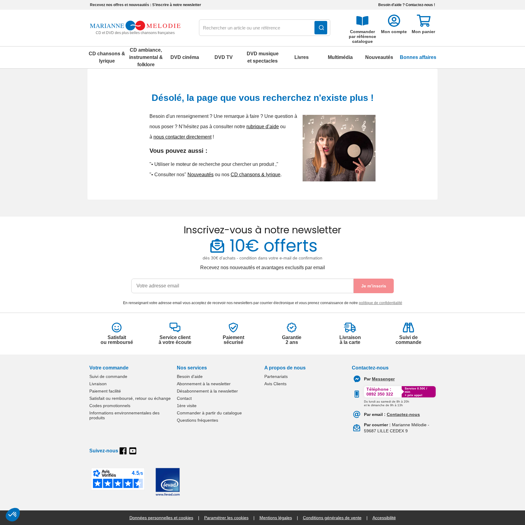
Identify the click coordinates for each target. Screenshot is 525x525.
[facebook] (123, 451)
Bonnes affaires (418, 57)
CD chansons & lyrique (107, 57)
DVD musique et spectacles (263, 57)
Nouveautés (379, 57)
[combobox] (264, 27)
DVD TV (223, 57)
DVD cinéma (184, 57)
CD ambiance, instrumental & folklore (146, 57)
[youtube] (133, 451)
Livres (301, 57)
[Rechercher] (320, 27)
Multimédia (340, 57)
